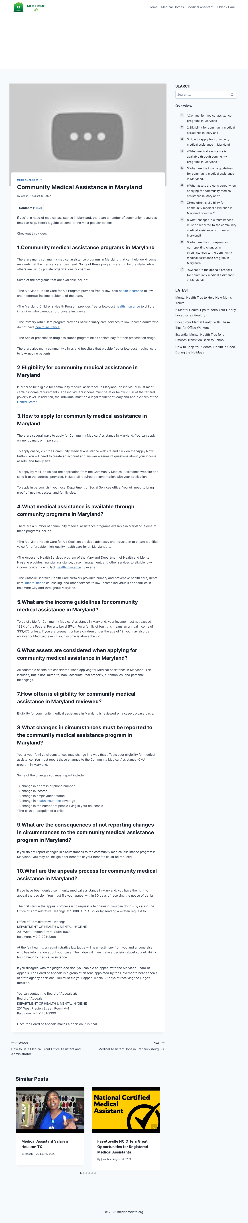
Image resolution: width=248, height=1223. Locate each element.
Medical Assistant (201, 7)
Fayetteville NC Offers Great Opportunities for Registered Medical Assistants (122, 1146)
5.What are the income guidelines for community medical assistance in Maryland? (210, 173)
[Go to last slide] (22, 1128)
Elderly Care (226, 7)
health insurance (131, 291)
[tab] (81, 1173)
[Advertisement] (124, 41)
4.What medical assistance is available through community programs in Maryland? (207, 156)
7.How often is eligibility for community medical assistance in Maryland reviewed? (209, 208)
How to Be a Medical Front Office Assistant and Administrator (46, 1048)
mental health (35, 583)
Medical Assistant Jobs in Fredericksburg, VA (131, 1046)
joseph (24, 195)
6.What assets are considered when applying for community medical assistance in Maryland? (211, 191)
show (37, 208)
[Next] (154, 1128)
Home (153, 7)
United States (27, 402)
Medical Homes (172, 7)
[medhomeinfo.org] (29, 7)
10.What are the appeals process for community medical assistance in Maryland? (210, 275)
